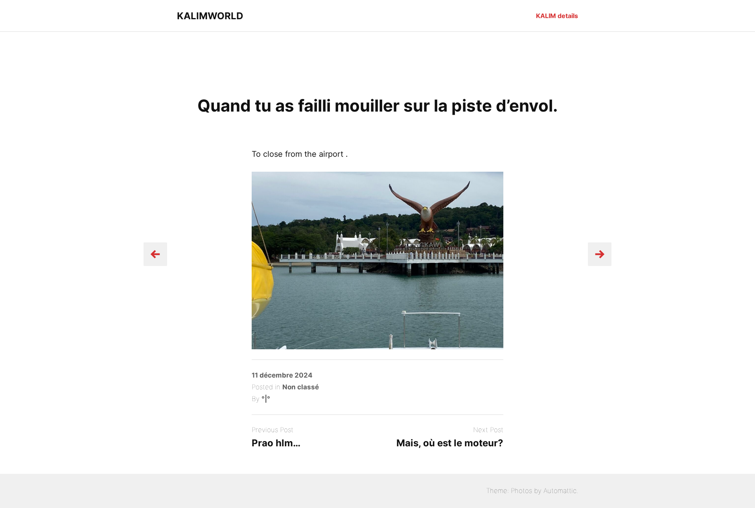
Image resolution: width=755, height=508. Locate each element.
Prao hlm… (276, 443)
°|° (265, 399)
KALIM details (557, 16)
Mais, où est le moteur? (449, 443)
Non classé (300, 387)
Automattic (559, 491)
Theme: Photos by (514, 491)
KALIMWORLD (210, 16)
